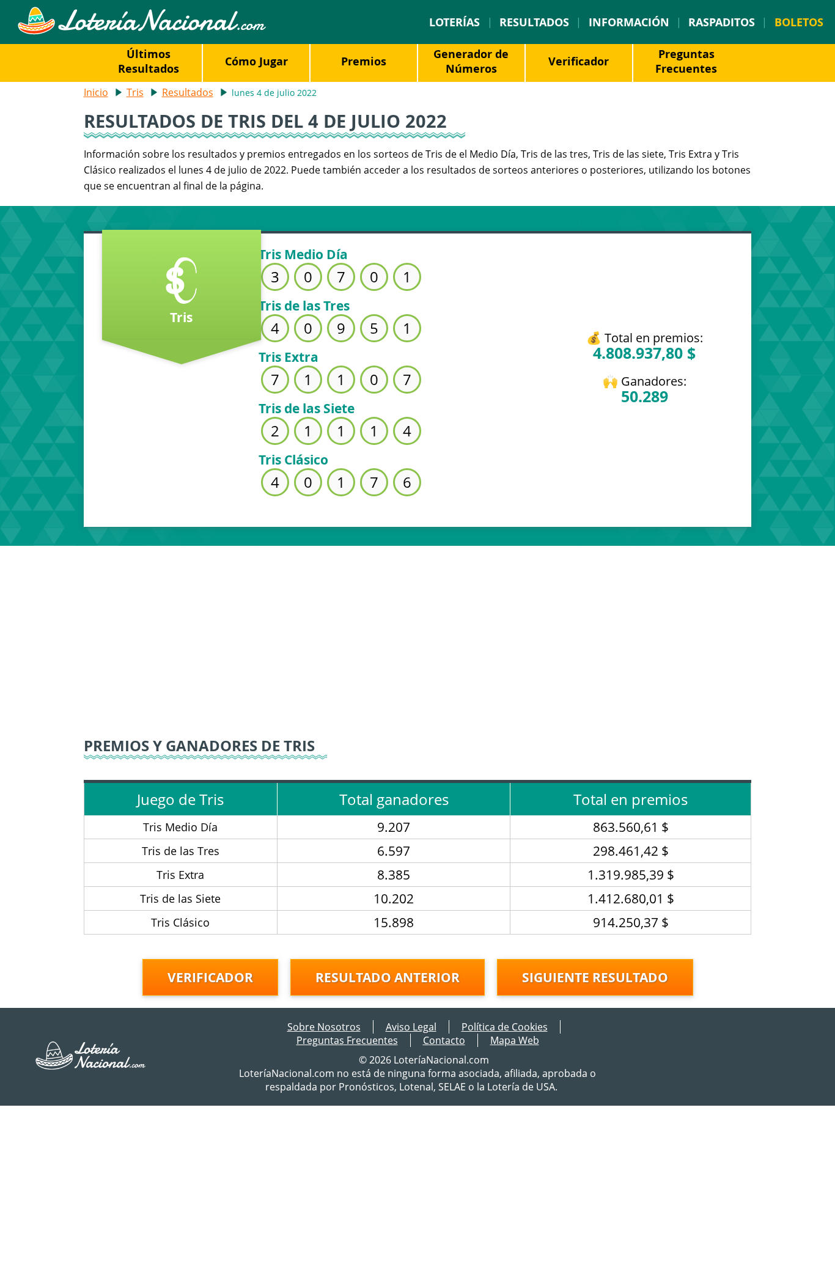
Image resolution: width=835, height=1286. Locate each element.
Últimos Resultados (148, 61)
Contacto (444, 1040)
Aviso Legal (411, 1027)
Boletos (798, 22)
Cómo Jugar (256, 61)
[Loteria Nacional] (142, 31)
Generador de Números (471, 61)
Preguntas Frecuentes (686, 61)
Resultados (534, 22)
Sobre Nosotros (324, 1027)
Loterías (454, 22)
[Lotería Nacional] (91, 1066)
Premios (363, 61)
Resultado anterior (387, 977)
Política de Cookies (505, 1027)
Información (629, 22)
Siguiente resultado (595, 977)
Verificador (578, 61)
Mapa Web (514, 1040)
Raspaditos (721, 22)
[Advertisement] (417, 631)
